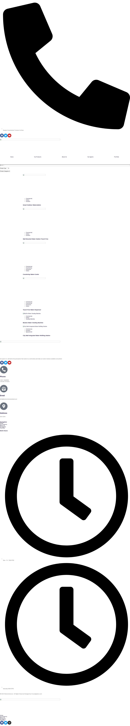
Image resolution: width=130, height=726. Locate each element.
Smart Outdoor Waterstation (32, 205)
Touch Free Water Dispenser (32, 310)
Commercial (29, 198)
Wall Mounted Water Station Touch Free (35, 239)
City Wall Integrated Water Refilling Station (36, 335)
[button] (117, 157)
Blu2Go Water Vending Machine (33, 322)
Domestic (28, 269)
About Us (64, 157)
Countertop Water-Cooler (31, 274)
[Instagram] (9, 723)
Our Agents (90, 157)
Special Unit (29, 332)
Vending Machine (30, 319)
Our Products (37, 157)
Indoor (27, 200)
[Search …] (65, 165)
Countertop (29, 268)
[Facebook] (2, 723)
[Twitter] (6, 723)
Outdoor (28, 201)
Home (11, 157)
